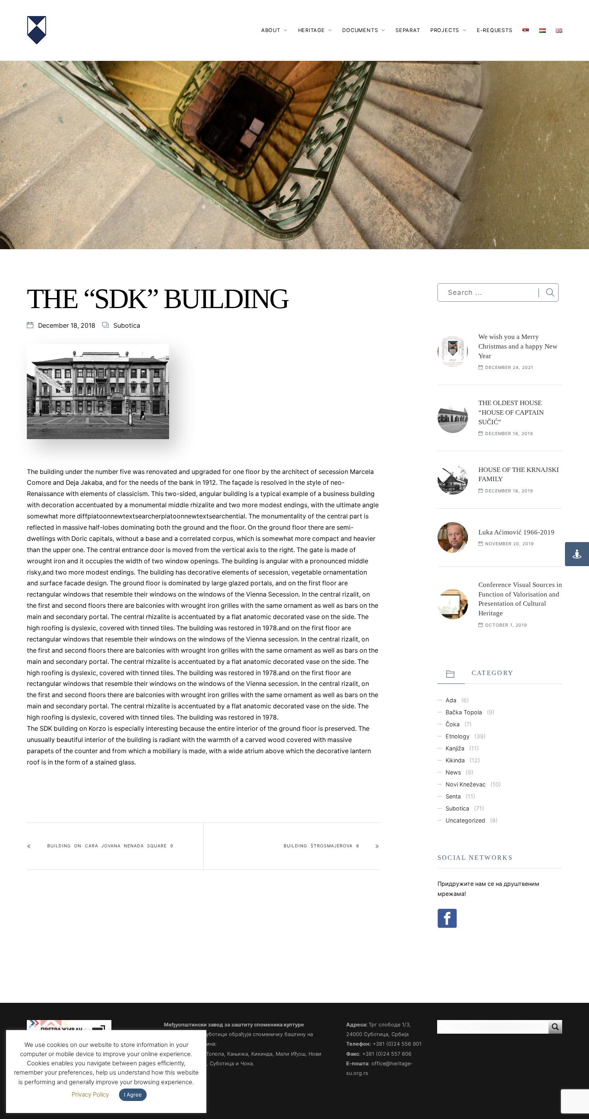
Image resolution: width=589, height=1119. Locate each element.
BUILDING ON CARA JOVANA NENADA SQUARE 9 (110, 846)
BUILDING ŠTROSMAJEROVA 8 (321, 846)
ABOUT (270, 30)
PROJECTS (444, 30)
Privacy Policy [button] (90, 1094)
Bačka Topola (464, 712)
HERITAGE (311, 30)
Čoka (453, 724)
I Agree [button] (133, 1094)
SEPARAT (407, 30)
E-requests (494, 30)
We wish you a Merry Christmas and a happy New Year (517, 346)
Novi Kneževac (466, 784)
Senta (453, 796)
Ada (451, 700)
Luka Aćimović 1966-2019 (516, 532)
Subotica (126, 325)
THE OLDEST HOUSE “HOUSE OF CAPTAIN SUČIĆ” (511, 412)
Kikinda (455, 760)
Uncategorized (465, 820)
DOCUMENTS (360, 30)
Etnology (458, 736)
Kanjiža (455, 748)
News (453, 772)
